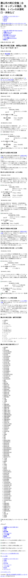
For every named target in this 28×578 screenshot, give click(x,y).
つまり (5, 561)
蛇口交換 (7, 53)
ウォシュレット (7, 564)
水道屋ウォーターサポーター (10, 558)
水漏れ (5, 560)
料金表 (5, 567)
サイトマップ (6, 569)
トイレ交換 (6, 566)
